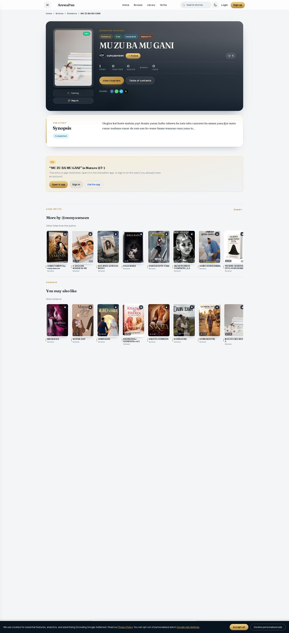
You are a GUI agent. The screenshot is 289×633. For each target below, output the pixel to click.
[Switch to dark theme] (215, 5)
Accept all (239, 627)
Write (163, 5)
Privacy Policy (125, 627)
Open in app (58, 184)
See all (238, 209)
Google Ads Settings (188, 627)
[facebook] (112, 91)
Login (224, 5)
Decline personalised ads (268, 627)
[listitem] (57, 251)
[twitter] (126, 91)
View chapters (111, 80)
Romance (72, 13)
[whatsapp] (117, 91)
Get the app (93, 184)
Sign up (237, 5)
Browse (138, 5)
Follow (134, 56)
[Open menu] (47, 5)
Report (74, 100)
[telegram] (121, 91)
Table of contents (140, 80)
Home (125, 5)
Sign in (76, 184)
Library (151, 5)
